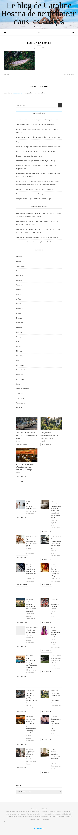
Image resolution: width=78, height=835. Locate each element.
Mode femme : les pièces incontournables (31, 506)
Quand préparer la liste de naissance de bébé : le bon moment (38, 137)
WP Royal (44, 809)
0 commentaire (69, 74)
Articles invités (39, 819)
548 (22, 481)
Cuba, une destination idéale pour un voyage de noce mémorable (31, 606)
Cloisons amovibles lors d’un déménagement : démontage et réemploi (25, 467)
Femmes (19, 313)
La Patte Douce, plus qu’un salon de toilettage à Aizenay (35, 161)
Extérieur (19, 308)
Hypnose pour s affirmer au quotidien (29, 142)
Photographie (21, 365)
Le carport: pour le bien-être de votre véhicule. (56, 660)
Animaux (19, 257)
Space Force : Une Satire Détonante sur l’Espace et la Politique (55, 571)
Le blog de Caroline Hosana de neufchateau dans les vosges (39, 13)
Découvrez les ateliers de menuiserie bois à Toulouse (34, 189)
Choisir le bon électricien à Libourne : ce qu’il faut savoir (35, 151)
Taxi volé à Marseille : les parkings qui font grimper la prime (37, 120)
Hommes (19, 327)
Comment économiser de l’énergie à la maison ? (43, 237)
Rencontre (19, 375)
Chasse (18, 290)
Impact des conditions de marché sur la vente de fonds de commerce (31, 571)
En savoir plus (22, 445)
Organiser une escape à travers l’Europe (30, 194)
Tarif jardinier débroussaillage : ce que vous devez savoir (36, 124)
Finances (19, 318)
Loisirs (18, 341)
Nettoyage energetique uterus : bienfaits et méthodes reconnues (38, 147)
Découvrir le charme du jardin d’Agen (29, 156)
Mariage (19, 351)
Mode (18, 360)
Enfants (18, 299)
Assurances (20, 261)
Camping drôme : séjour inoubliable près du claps (33, 199)
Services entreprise (22, 389)
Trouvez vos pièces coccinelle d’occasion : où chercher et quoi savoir (56, 543)
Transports (20, 393)
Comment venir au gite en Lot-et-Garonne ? (42, 242)
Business (19, 280)
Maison (18, 346)
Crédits (18, 294)
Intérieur (19, 332)
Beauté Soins (20, 271)
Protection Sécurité (22, 370)
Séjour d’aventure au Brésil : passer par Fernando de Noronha (31, 662)
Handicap (19, 323)
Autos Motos (20, 266)
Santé (18, 384)
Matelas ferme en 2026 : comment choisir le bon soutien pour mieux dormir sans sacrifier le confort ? (56, 510)
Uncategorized (21, 403)
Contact (46, 819)
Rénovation (20, 379)
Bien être (19, 275)
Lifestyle (19, 337)
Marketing (19, 356)
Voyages (19, 408)
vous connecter (17, 93)
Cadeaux (19, 285)
